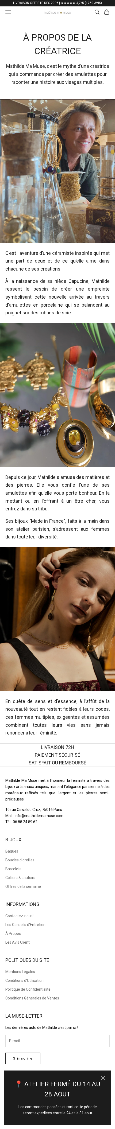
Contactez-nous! (19, 916)
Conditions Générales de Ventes (32, 998)
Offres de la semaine (23, 886)
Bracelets (13, 869)
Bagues (11, 851)
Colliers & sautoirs (20, 878)
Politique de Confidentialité (28, 989)
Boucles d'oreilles (19, 860)
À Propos (13, 933)
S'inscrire (23, 1058)
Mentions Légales (20, 972)
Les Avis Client (17, 942)
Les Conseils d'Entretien (25, 925)
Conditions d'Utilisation (24, 980)
